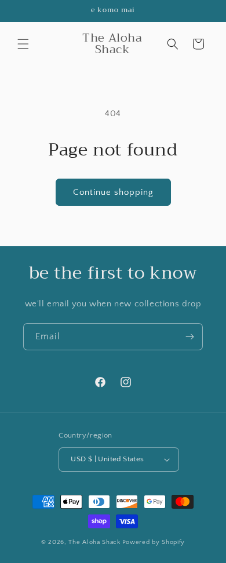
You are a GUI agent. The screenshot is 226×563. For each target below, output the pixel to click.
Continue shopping (113, 192)
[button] (23, 44)
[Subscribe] (189, 336)
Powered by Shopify (153, 542)
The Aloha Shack (94, 542)
